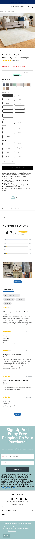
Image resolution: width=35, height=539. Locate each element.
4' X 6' (19, 95)
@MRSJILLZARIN (23, 502)
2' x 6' (8, 143)
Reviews (5, 217)
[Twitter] (12, 499)
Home (1, 12)
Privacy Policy (6, 488)
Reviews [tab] (8, 289)
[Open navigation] (3, 6)
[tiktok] (26, 499)
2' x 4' (19, 156)
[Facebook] (8, 499)
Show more (17, 414)
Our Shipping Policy (10, 208)
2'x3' (8, 95)
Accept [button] (6, 535)
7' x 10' (19, 111)
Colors (4, 82)
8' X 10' (8, 103)
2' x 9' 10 (8, 148)
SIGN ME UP (17, 469)
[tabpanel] (17, 355)
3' (7, 128)
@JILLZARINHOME (17, 504)
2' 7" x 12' (8, 152)
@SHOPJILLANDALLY (13, 502)
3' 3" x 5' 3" (8, 115)
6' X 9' (19, 99)
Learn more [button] (12, 531)
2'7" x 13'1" (7, 156)
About (5, 507)
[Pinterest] (21, 499)
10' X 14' (8, 107)
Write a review (17, 282)
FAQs (28, 188)
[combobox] (4, 456)
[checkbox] (7, 303)
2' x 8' (19, 143)
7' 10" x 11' (19, 107)
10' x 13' (8, 111)
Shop (4, 514)
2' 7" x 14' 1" (19, 148)
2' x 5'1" (19, 152)
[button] (4, 85)
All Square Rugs (9, 12)
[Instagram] (17, 499)
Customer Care (9, 510)
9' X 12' (19, 103)
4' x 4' (19, 132)
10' (8, 122)
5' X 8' (8, 99)
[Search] (29, 6)
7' (19, 128)
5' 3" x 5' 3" (8, 137)
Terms (14, 488)
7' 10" (19, 122)
